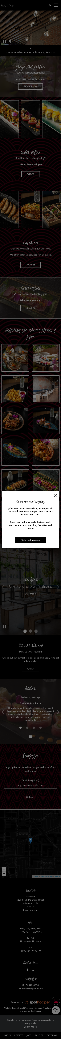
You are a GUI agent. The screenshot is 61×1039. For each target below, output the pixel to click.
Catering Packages (30, 540)
